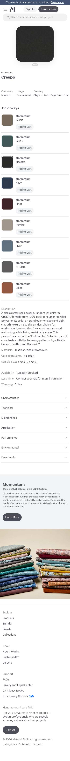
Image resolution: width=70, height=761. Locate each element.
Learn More (12, 517)
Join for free (48, 9)
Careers (7, 662)
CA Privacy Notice (13, 690)
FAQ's (6, 679)
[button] (5, 9)
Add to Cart (25, 252)
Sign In (30, 9)
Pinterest (23, 744)
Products (8, 618)
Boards (7, 629)
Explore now (57, 2)
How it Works (11, 651)
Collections (9, 634)
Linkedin (38, 744)
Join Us (11, 730)
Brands (7, 623)
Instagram (9, 744)
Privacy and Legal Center (18, 685)
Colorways (10, 108)
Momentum (7, 72)
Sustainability (11, 657)
